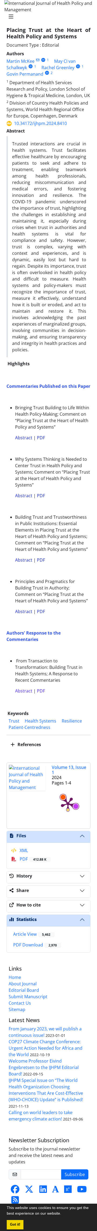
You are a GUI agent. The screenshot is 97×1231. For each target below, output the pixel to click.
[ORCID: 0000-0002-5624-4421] (47, 73)
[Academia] (55, 1191)
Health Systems (40, 721)
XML (23, 850)
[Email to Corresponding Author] (38, 60)
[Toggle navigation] (46, 16)
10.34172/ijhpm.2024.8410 (40, 123)
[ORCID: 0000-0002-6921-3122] (78, 66)
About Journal (23, 984)
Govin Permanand (24, 74)
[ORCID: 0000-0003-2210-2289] (30, 66)
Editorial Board (24, 990)
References (28, 744)
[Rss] (15, 1201)
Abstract (23, 438)
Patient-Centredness (30, 727)
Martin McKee (20, 61)
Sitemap (17, 1009)
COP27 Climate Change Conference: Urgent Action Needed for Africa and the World (45, 1048)
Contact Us (20, 1003)
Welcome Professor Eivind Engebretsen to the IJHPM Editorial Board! (44, 1067)
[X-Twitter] (29, 1191)
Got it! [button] (15, 1224)
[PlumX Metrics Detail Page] (68, 804)
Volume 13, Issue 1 (69, 769)
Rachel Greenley (57, 68)
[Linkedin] (43, 1191)
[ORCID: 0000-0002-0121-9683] (43, 60)
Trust (14, 721)
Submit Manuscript (28, 997)
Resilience (72, 721)
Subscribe (75, 1174)
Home (15, 977)
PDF (41, 438)
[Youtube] (81, 1191)
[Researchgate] (67, 1191)
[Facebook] (15, 1191)
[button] (63, 1214)
